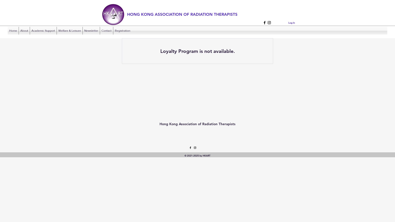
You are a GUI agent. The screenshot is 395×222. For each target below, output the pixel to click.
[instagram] (269, 23)
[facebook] (264, 23)
